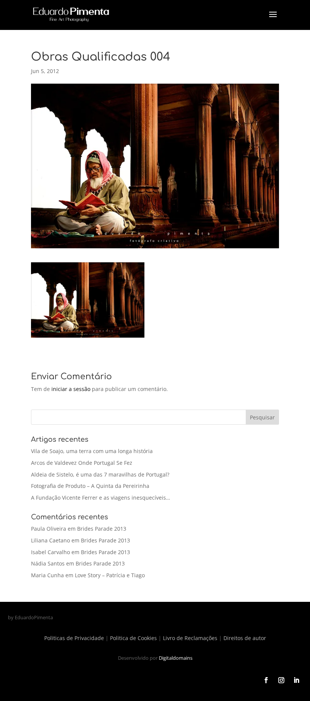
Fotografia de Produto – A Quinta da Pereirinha (90, 485)
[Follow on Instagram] (281, 680)
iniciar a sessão (70, 389)
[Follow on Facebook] (266, 680)
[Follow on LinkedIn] (296, 680)
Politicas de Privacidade (74, 638)
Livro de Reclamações (190, 638)
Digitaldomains (175, 657)
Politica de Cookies (133, 638)
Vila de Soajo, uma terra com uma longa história (92, 451)
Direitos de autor (244, 638)
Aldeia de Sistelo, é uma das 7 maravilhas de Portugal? (100, 474)
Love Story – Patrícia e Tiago (110, 575)
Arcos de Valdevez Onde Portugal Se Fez (81, 462)
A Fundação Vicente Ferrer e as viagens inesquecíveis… (100, 497)
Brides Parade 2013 (101, 528)
